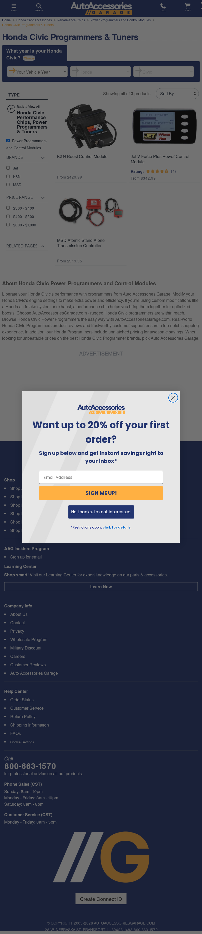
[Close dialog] (173, 397)
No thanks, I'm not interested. (101, 512)
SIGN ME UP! (101, 493)
